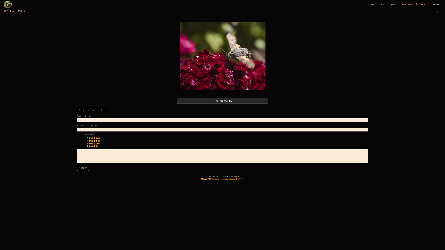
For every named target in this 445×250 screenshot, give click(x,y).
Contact (392, 4)
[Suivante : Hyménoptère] (234, 16)
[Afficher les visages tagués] (437, 11)
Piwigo (218, 176)
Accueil (5, 10)
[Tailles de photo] (426, 11)
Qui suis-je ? (421, 4)
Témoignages (406, 4)
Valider (83, 167)
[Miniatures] (218, 16)
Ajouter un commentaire (92, 109)
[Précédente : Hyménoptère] (211, 16)
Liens (382, 4)
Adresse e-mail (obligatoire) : (87, 125)
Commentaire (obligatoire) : (87, 135)
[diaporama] (431, 11)
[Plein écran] (226, 16)
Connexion (435, 4)
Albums (371, 4)
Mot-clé (21, 11)
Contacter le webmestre (230, 176)
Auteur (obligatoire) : (84, 116)
